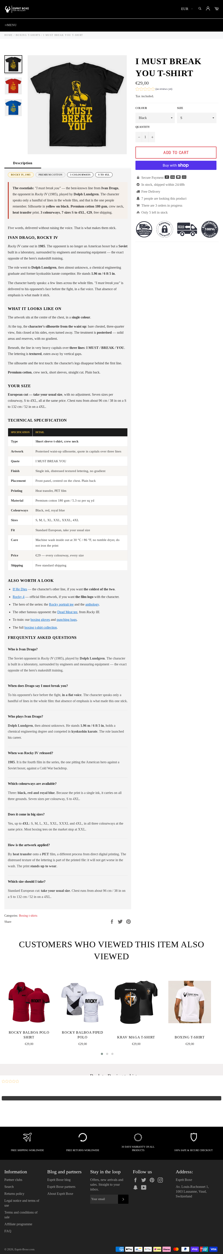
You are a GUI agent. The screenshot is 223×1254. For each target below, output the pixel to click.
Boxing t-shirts (28, 915)
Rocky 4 (18, 597)
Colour (141, 108)
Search (9, 1187)
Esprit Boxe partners (61, 1187)
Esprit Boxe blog (59, 1180)
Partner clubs (13, 1180)
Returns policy (14, 1193)
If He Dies (20, 589)
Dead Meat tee (67, 612)
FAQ (7, 1231)
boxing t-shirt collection (40, 627)
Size (180, 108)
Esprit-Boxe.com (24, 1249)
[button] (153, 89)
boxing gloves (40, 619)
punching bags (67, 619)
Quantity (142, 127)
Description (22, 163)
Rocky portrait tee (61, 604)
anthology (92, 604)
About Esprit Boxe (60, 1193)
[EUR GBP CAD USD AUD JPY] (186, 9)
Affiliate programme (18, 1224)
